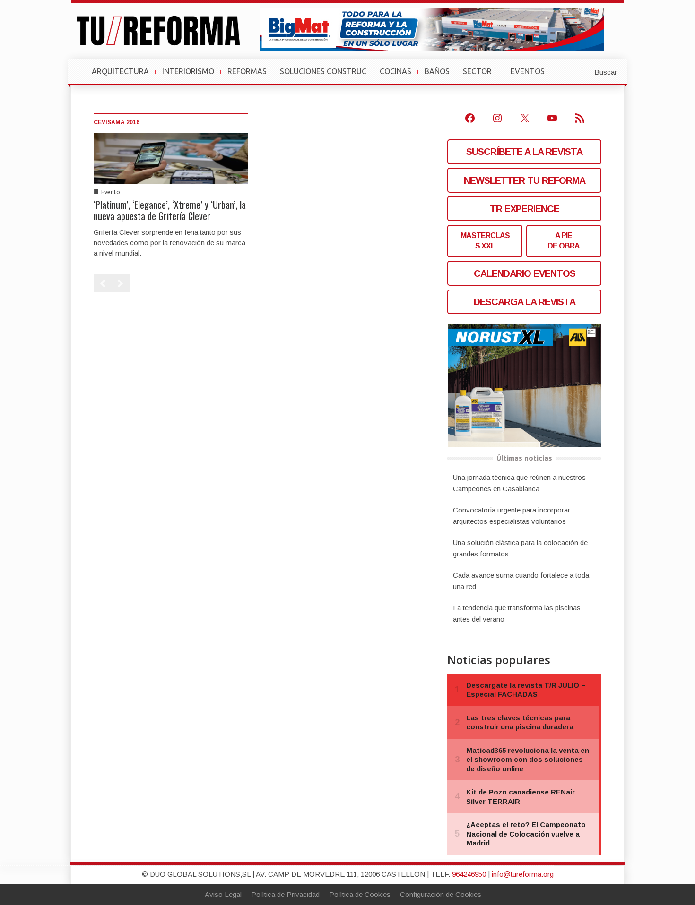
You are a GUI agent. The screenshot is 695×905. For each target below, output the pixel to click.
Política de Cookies (360, 894)
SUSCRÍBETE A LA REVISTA (524, 151)
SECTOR (481, 76)
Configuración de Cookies (440, 894)
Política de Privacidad (285, 894)
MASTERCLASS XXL (485, 240)
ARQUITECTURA (120, 71)
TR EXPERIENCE (524, 209)
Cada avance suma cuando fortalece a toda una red (521, 580)
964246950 (469, 874)
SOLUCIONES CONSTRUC (323, 71)
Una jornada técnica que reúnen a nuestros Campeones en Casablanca (519, 483)
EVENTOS (531, 76)
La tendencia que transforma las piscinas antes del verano (517, 613)
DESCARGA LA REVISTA (524, 302)
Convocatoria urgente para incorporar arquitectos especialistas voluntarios (511, 515)
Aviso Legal (223, 894)
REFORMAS (247, 71)
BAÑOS (437, 71)
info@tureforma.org (523, 874)
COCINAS (395, 71)
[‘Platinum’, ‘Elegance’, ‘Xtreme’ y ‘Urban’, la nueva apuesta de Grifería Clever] (171, 158)
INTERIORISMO (188, 71)
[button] (582, 71)
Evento (110, 192)
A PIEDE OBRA (563, 240)
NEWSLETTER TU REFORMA (524, 180)
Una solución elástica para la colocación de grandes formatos (520, 548)
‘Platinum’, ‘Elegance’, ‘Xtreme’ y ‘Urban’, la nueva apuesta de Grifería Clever (170, 210)
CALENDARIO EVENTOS (524, 273)
